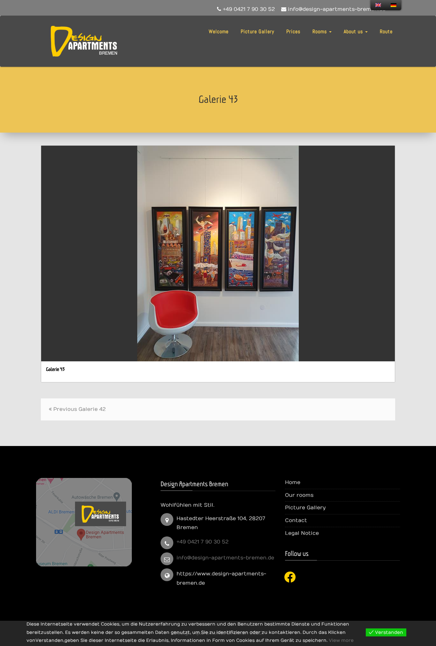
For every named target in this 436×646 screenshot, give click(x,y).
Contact (296, 520)
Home (292, 482)
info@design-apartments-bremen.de (225, 558)
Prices (293, 31)
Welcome (219, 31)
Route (386, 31)
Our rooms (299, 495)
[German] (393, 5)
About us (354, 31)
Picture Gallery (257, 31)
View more (341, 640)
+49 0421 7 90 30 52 (203, 542)
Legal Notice (302, 533)
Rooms (320, 31)
